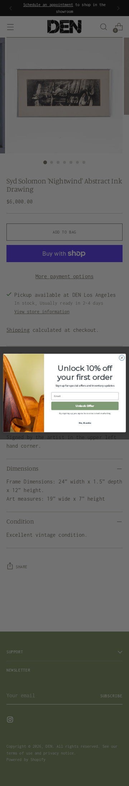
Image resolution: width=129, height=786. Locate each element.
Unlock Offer (85, 405)
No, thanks (85, 423)
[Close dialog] (121, 357)
